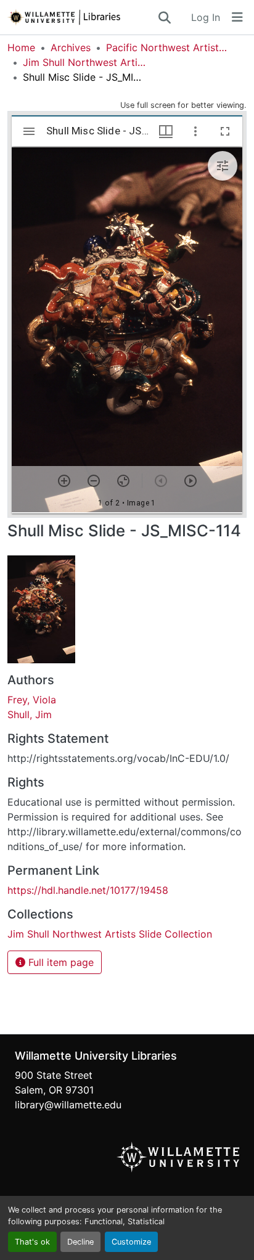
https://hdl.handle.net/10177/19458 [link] (87, 890)
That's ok (32, 1241)
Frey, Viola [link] (31, 699)
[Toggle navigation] (237, 17)
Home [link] (21, 47)
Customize (131, 1241)
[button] (82, 17)
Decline (80, 1241)
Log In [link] (205, 17)
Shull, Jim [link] (29, 714)
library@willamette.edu (68, 1104)
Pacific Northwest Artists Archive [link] (167, 47)
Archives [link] (71, 47)
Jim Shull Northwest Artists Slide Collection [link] (84, 62)
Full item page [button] (59, 962)
